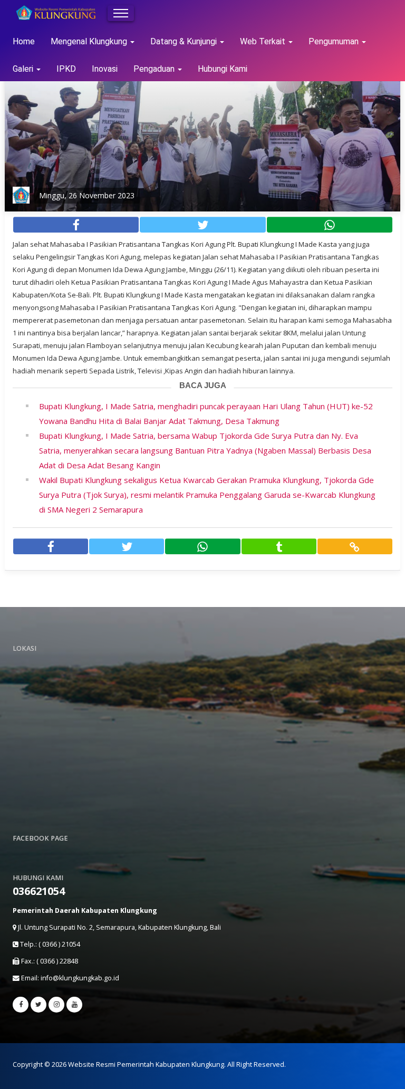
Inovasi (105, 69)
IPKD (66, 69)
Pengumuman (334, 41)
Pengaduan (155, 69)
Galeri (24, 69)
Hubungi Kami (222, 69)
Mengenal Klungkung (90, 41)
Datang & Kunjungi (184, 41)
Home (24, 41)
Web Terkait (263, 41)
